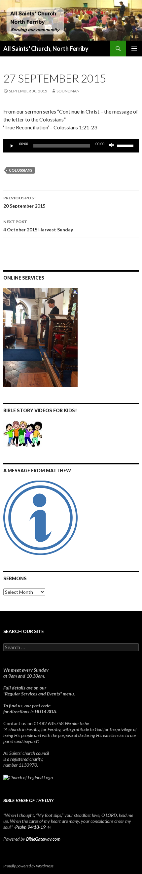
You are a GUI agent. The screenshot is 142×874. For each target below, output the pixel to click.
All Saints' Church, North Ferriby (46, 48)
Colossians (20, 170)
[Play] (12, 146)
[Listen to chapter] (49, 827)
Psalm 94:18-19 (30, 827)
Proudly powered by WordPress (28, 865)
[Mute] (111, 146)
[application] (71, 145)
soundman (68, 90)
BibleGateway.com (43, 839)
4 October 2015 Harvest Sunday (38, 225)
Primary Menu (134, 48)
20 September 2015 (24, 202)
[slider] (126, 145)
